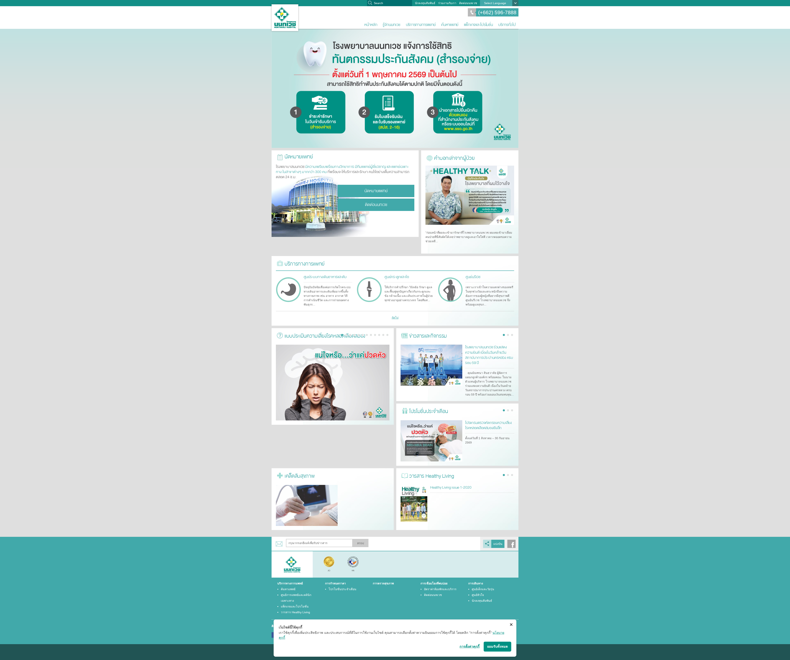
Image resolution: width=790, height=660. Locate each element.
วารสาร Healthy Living (295, 612)
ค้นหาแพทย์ (449, 25)
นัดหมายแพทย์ (376, 191)
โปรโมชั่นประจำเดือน (342, 589)
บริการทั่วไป (507, 25)
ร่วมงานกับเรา (447, 3)
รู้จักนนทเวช (391, 25)
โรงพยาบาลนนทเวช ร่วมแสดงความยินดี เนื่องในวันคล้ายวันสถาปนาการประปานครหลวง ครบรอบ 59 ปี (489, 355)
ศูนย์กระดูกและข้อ (397, 277)
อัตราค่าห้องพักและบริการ (440, 589)
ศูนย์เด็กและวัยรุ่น (483, 589)
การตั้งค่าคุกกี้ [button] (470, 646)
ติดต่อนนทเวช (468, 3)
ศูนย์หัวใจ (478, 595)
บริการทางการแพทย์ (421, 25)
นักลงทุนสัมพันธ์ (425, 3)
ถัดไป (395, 317)
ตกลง (360, 543)
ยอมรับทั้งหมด (497, 646)
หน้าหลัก (370, 25)
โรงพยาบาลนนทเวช (285, 18)
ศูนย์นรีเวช (473, 277)
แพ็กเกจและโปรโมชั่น (478, 25)
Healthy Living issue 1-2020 (450, 487)
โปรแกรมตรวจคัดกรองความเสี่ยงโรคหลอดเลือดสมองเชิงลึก (488, 425)
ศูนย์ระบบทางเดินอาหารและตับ (325, 277)
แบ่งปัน (497, 543)
